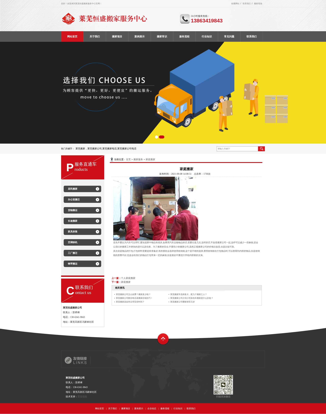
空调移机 (72, 242)
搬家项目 (125, 408)
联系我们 (247, 3)
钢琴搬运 (72, 263)
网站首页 (99, 408)
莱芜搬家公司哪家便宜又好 (182, 302)
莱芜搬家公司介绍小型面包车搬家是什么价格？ (191, 298)
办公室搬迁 (74, 199)
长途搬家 (72, 221)
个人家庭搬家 (128, 278)
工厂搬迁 (72, 253)
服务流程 (164, 408)
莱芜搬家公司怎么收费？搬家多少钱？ (133, 294)
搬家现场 (258, 3)
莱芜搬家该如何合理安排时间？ (130, 302)
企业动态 (151, 408)
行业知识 (178, 408)
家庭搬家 (150, 159)
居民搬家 (72, 189)
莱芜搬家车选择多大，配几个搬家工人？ (188, 294)
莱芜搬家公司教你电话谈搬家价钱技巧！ (134, 298)
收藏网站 (235, 3)
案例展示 (138, 408)
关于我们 (112, 408)
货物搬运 (72, 210)
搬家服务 (138, 159)
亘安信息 (82, 396)
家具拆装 (72, 231)
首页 (128, 159)
